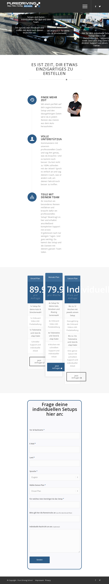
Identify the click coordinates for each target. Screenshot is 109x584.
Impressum (39, 580)
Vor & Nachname (37, 430)
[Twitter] (100, 6)
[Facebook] (95, 6)
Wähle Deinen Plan (38, 485)
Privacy (48, 580)
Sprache (33, 471)
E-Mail (33, 443)
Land (32, 457)
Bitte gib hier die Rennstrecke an (51, 513)
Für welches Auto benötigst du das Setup (47, 499)
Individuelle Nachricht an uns (45, 526)
